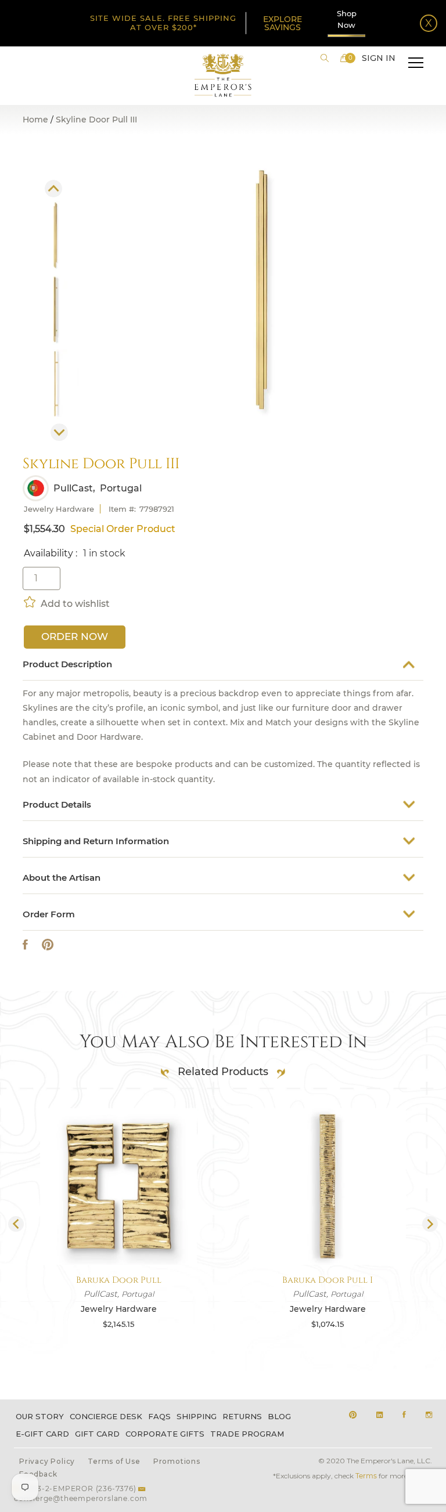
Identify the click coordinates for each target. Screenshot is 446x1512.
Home (35, 119)
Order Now (74, 636)
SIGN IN (378, 58)
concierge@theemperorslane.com (81, 1498)
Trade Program (247, 1433)
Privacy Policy (47, 1461)
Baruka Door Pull (118, 1280)
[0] (344, 58)
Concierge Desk (106, 1416)
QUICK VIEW (118, 1237)
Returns (242, 1416)
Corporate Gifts (164, 1433)
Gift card (97, 1433)
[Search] (325, 58)
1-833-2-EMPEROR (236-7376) (78, 1488)
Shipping (197, 1416)
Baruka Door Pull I (327, 1280)
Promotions (176, 1461)
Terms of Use (114, 1461)
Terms (366, 1475)
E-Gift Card (42, 1433)
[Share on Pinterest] (47, 945)
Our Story (40, 1416)
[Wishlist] (30, 601)
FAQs (159, 1416)
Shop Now (347, 19)
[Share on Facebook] (25, 945)
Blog (279, 1416)
